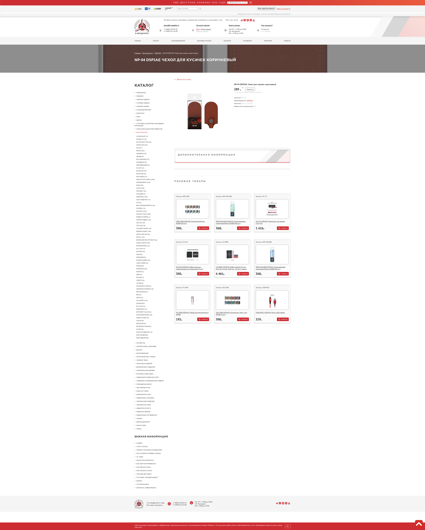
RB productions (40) (143, 326)
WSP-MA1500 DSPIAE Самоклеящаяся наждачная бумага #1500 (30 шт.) (230, 222)
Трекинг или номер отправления (149, 450)
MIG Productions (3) (143, 286)
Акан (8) (139, 254)
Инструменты (147, 53)
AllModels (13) (142, 300)
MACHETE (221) (141, 211)
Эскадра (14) (141, 194)
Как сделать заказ (143, 467)
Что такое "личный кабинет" (147, 477)
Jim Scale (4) (140, 225)
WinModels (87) (142, 197)
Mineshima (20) (141, 269)
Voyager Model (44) (143, 228)
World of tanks (142, 391)
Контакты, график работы (146, 488)
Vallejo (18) (140, 223)
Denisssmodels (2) (143, 246)
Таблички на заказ (143, 405)
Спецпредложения (178, 41)
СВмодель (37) (141, 162)
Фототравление (142, 353)
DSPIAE (158, 53)
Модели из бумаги (143, 408)
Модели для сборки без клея (147, 377)
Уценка (139, 418)
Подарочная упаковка (145, 398)
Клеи (138, 117)
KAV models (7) (141, 176)
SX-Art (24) (140, 168)
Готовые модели (143, 103)
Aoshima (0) (140, 303)
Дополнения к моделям (145, 367)
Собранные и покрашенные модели (150, 381)
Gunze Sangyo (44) (143, 243)
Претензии (268, 41)
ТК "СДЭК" (140, 457)
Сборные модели (142, 99)
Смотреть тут (237, 3)
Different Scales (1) (144, 312)
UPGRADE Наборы (142, 106)
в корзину (204, 228)
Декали (139, 350)
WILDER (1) (140, 277)
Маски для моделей (144, 363)
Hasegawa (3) (141, 257)
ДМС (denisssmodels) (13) (145, 205)
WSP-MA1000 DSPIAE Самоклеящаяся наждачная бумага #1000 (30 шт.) (270, 268)
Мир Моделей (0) (142, 338)
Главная (137, 41)
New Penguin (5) (142, 292)
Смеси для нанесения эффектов (149, 129)
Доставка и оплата (204, 41)
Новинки (139, 96)
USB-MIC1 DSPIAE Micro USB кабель (270, 312)
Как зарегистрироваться (146, 464)
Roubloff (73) (141, 171)
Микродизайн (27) (143, 165)
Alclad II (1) (140, 248)
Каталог (156, 41)
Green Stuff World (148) (145, 179)
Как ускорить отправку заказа (148, 453)
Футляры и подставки (144, 374)
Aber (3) (139, 274)
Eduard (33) (140, 251)
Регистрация (206, 29)
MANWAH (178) (141, 153)
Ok (288, 526)
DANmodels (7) (141, 309)
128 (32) (138, 202)
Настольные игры (143, 387)
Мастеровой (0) (142, 335)
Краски (139, 120)
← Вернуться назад (182, 79)
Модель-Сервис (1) (143, 217)
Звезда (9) (140, 156)
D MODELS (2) (140, 208)
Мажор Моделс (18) (143, 220)
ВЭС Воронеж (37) (142, 159)
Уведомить (250, 89)
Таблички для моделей (145, 401)
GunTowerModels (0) (144, 315)
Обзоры (139, 481)
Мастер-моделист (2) (144, 332)
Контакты (227, 41)
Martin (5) (140, 271)
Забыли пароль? (202, 31)
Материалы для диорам (145, 370)
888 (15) (138, 295)
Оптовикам (247, 41)
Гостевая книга (142, 484)
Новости (287, 41)
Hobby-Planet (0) (142, 318)
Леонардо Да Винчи (143, 384)
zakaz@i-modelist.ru (171, 25)
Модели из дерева (143, 411)
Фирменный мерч (143, 422)
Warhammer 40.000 (143, 394)
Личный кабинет (203, 25)
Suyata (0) (139, 329)
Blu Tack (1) (140, 306)
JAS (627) (139, 148)
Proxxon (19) (141, 323)
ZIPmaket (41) (141, 191)
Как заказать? (267, 25)
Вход (198, 29)
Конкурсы (140, 113)
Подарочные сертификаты (146, 415)
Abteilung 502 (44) (143, 234)
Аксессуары (141, 425)
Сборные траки (142, 360)
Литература (140, 343)
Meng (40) (139, 185)
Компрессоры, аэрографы (146, 346)
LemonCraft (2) (142, 136)
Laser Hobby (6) (142, 263)
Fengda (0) (140, 266)
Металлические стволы (145, 357)
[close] (250, 2)
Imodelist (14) (141, 139)
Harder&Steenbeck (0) (145, 289)
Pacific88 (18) (141, 174)
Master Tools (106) (143, 214)
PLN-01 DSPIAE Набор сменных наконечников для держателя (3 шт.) (189, 268)
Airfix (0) (139, 297)
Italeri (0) (140, 320)
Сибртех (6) (140, 280)
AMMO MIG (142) (142, 145)
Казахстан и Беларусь (145, 460)
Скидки (139, 443)
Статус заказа (142, 446)
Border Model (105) (143, 231)
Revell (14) (140, 237)
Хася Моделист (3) (143, 199)
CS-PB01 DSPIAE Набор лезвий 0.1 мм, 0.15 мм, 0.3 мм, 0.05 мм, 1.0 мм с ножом (231, 268)
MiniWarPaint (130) (143, 182)
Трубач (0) (139, 283)
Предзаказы (141, 92)
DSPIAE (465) (140, 151)
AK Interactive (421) (144, 142)
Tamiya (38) (140, 188)
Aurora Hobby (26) (143, 260)
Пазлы (138, 429)
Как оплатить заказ (144, 470)
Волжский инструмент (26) (146, 240)
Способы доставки (143, 474)
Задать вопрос (234, 25)
